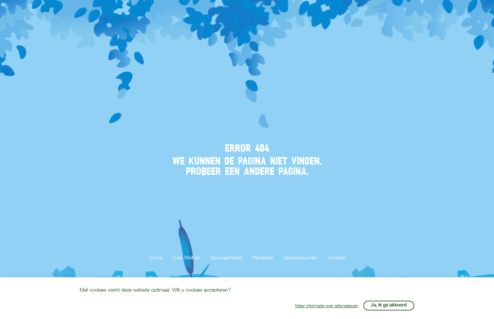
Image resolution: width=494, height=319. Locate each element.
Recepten (262, 257)
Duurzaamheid (226, 257)
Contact (336, 257)
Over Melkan (186, 257)
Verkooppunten (300, 257)
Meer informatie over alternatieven (326, 305)
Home (155, 257)
